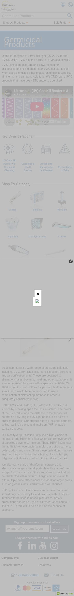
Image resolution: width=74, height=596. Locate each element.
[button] (38, 293)
